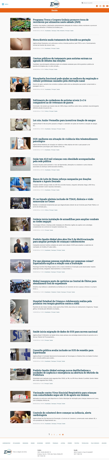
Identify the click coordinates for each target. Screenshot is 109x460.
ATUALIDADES (16, 443)
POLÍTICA (77, 443)
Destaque (54, 30)
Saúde (71, 30)
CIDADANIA (25, 443)
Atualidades (48, 30)
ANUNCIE (104, 443)
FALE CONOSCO (95, 443)
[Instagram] (100, 6)
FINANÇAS (55, 443)
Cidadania (53, 292)
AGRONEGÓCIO (6, 443)
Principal (67, 30)
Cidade (58, 292)
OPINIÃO (70, 443)
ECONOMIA (40, 443)
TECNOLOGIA (85, 443)
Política (46, 69)
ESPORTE (47, 443)
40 (60, 434)
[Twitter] (103, 6)
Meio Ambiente (60, 30)
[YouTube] (107, 6)
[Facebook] (97, 6)
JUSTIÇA (63, 443)
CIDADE (33, 443)
